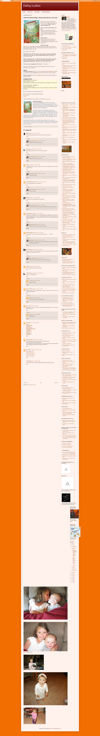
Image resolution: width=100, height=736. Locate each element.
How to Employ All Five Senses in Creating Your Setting (68, 336)
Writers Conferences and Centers (68, 363)
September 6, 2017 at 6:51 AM (35, 266)
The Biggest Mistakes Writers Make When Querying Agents (69, 108)
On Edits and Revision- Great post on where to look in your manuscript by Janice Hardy (69, 172)
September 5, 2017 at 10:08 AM (34, 197)
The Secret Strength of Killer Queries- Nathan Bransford (69, 113)
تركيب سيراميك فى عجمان (30, 353)
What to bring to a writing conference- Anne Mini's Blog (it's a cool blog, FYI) (69, 368)
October (73, 546)
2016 (72, 572)
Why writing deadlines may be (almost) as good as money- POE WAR (69, 413)
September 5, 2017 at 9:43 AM (41, 181)
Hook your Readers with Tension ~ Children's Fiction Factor (68, 388)
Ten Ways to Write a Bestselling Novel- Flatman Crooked (69, 431)
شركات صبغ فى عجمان (30, 354)
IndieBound (25, 93)
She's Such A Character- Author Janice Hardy (69, 282)
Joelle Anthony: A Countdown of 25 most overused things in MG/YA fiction (69, 312)
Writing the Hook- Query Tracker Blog (69, 117)
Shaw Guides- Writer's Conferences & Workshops (69, 362)
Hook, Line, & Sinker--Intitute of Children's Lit (68, 353)
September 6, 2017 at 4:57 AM (40, 258)
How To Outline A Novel (67, 191)
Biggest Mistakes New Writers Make (68, 328)
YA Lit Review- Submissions (67, 302)
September (74, 548)
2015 (72, 574)
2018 (72, 543)
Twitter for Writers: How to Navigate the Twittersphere (69, 240)
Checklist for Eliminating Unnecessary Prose (69, 162)
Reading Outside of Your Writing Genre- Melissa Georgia (69, 403)
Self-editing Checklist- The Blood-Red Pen (69, 183)
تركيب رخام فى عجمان (30, 352)
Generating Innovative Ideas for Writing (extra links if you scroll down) (69, 378)
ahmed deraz (28, 349)
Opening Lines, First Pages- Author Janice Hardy (70, 175)
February (73, 570)
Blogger (59, 728)
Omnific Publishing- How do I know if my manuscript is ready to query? (69, 273)
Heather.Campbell (29, 232)
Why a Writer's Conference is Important (69, 370)
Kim (27, 305)
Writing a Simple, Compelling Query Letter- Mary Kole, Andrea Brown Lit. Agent (69, 110)
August (73, 565)
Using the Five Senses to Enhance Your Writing (69, 342)
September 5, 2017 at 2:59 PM (37, 249)
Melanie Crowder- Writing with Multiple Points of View (69, 71)
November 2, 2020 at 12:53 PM (36, 349)
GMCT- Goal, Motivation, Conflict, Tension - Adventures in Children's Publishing (68, 200)
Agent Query (65, 58)
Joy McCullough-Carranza (30, 181)
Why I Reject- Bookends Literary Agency (69, 118)
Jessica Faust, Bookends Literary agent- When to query (69, 270)
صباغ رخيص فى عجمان (30, 355)
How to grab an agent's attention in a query (69, 138)
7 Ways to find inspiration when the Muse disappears (69, 380)
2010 (72, 582)
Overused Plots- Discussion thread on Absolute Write (69, 317)
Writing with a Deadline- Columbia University (68, 415)
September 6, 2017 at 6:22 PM (33, 305)
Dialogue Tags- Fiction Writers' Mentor (69, 454)
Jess (69, 17)
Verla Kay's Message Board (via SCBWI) (69, 47)
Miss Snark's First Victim (67, 48)
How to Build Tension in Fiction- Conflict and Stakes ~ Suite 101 (69, 393)
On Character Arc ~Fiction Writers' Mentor (68, 424)
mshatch (27, 133)
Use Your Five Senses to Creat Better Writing (69, 338)
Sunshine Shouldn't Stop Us (67, 408)
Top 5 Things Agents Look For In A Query (69, 125)
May (73, 567)
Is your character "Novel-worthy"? (68, 284)
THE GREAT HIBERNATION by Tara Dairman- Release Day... (74, 553)
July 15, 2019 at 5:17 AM (34, 322)
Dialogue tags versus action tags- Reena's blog (69, 456)
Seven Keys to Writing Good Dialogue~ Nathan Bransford (69, 197)
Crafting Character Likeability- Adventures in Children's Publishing (68, 164)
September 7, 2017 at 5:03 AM (35, 297)
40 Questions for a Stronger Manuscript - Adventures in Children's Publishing (69, 180)
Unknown (28, 164)
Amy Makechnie (29, 213)
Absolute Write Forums (66, 45)
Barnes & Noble (26, 95)
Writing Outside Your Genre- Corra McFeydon (68, 399)
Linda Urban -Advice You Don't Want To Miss (69, 64)
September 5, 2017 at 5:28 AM (35, 164)
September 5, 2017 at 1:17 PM (40, 140)
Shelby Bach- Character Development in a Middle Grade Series (69, 73)
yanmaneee (28, 322)
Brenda (27, 197)
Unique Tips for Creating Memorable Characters (69, 291)
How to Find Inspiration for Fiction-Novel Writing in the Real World (70, 375)
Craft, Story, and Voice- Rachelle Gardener (68, 188)
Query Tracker (65, 57)
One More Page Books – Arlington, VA (30, 85)
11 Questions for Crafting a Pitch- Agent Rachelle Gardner (69, 215)
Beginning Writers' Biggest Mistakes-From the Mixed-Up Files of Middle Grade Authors (70, 323)
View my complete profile (66, 30)
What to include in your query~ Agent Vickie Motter (69, 105)
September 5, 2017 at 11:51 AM (38, 232)
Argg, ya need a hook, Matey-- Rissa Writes (69, 355)
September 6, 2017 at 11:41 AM (37, 288)
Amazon (24, 96)
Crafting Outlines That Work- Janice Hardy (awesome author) (68, 170)
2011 (72, 580)
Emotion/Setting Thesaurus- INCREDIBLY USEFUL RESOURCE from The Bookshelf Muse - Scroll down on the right (69, 206)
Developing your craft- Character (68, 219)
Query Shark (65, 49)
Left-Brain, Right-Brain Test (67, 447)
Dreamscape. (48, 98)
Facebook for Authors (66, 245)
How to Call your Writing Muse (68, 446)
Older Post (56, 382)
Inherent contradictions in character (68, 287)
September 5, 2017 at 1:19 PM (40, 205)
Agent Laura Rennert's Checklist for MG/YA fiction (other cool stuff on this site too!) (69, 421)
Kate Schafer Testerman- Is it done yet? (69, 274)
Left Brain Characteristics (67, 444)
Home (41, 382)
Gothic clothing (29, 361)
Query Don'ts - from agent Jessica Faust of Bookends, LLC (70, 127)
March (73, 568)
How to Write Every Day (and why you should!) (69, 410)
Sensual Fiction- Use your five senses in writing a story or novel (69, 333)
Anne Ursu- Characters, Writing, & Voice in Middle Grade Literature (69, 66)
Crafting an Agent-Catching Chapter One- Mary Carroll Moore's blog (69, 159)
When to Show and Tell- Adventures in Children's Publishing (69, 222)
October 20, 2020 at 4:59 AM (37, 339)
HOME (24, 12)
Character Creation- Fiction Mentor (68, 292)
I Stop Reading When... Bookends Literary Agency (68, 116)
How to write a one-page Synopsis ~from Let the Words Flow (69, 178)
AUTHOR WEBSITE (45, 12)
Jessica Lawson (31, 140)
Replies (28, 138)
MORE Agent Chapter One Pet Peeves (69, 195)
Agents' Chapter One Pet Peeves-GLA (69, 184)
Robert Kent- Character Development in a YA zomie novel (69, 68)
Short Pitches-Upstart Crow (67, 185)
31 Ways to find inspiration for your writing (68, 382)
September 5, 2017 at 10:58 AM (37, 213)
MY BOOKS (37, 12)
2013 (72, 577)
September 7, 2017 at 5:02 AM (35, 280)
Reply (27, 136)
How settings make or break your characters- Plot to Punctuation (68, 190)
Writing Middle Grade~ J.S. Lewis (68, 202)
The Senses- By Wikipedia (67, 343)
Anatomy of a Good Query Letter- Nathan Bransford (69, 140)
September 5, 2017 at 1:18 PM (40, 156)
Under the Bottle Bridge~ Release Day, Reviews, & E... (74, 560)
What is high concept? (66, 350)
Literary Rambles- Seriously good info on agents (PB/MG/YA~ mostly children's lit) (69, 55)
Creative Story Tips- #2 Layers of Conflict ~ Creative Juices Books (70, 390)
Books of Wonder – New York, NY (30, 80)
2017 (72, 545)
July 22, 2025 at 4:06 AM (36, 361)
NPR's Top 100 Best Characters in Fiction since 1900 (69, 280)
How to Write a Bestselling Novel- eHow (69, 435)
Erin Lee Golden (29, 288)
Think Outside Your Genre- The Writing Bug (69, 401)
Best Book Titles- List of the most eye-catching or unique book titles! (69, 262)
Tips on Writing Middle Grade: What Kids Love (70, 229)
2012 (72, 578)
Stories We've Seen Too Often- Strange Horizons (69, 315)
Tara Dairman (28, 149)
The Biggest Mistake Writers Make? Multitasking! (68, 326)
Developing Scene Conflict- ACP (68, 208)
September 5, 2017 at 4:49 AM (34, 133)
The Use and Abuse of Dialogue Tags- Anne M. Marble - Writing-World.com (69, 453)
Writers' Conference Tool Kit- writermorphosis (67, 366)
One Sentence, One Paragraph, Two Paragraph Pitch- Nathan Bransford (68, 213)
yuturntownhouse (29, 339)
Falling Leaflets (32, 5)
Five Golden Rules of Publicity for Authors (68, 237)
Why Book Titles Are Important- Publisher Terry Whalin (68, 260)
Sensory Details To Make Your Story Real (69, 339)
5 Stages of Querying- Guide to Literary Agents (69, 133)
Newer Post (25, 382)
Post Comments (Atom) (32, 384)
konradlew (52, 728)
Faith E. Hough (29, 249)
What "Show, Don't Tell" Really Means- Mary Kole (69, 194)
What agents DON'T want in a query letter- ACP (69, 135)
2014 (72, 575)
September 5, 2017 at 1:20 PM (40, 240)
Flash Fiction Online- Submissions (68, 303)
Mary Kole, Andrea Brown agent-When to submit (69, 268)
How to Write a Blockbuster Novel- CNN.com (68, 433)
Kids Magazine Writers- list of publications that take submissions (68, 298)
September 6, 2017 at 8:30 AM (37, 273)
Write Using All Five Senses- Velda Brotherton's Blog (68, 345)
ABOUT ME (30, 12)
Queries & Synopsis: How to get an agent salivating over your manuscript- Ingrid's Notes (69, 130)
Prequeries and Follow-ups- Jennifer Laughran (68, 142)
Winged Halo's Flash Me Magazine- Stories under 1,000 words (68, 306)
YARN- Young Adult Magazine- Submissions (68, 300)
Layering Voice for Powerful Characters (69, 289)
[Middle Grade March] (69, 41)
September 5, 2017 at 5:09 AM (36, 149)
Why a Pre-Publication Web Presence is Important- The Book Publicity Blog (69, 242)
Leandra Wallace (29, 273)
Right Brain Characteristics (67, 443)
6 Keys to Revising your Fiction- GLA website (69, 227)
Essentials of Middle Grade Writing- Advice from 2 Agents (68, 157)
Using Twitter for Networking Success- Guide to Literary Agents (69, 235)
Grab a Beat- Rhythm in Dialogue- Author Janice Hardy (70, 217)
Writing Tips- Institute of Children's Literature (68, 225)
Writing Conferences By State (67, 360)
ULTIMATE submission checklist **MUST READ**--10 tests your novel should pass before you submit (69, 167)
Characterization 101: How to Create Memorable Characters (69, 286)
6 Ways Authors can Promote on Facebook (70, 244)
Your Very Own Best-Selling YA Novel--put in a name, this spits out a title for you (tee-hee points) (69, 437)
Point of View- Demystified (67, 220)
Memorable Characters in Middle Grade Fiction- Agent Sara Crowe (69, 210)
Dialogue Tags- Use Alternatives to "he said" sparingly (69, 459)
